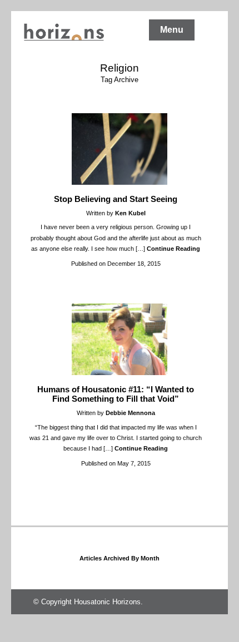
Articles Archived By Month (119, 558)
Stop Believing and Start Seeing (115, 199)
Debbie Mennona (130, 413)
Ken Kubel (130, 213)
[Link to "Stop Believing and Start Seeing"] (119, 181)
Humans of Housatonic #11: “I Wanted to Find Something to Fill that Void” (115, 394)
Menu (171, 29)
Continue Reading (173, 248)
